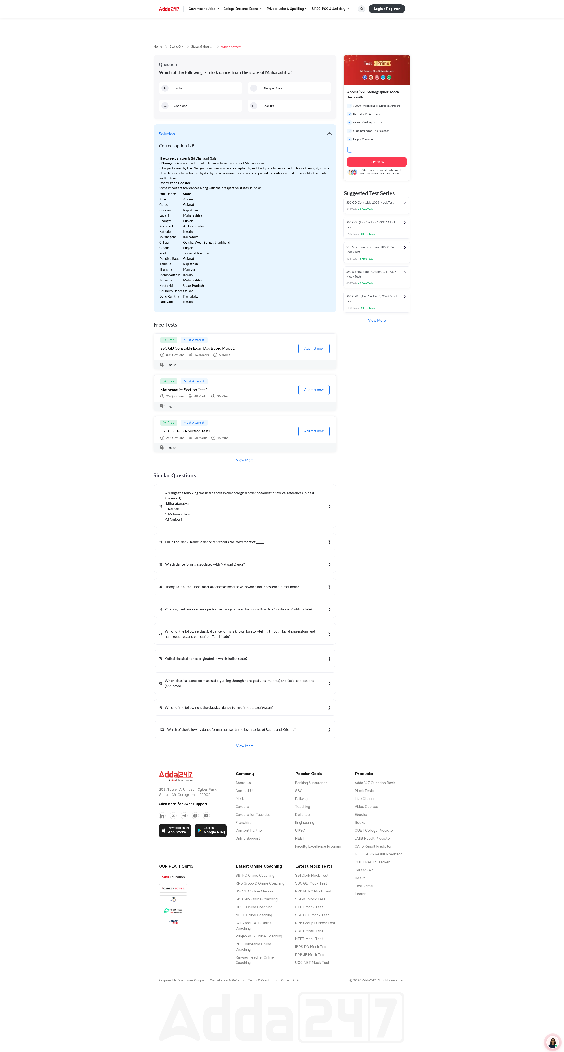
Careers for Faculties (253, 814)
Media (240, 798)
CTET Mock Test (309, 907)
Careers (242, 806)
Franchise (244, 822)
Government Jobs (202, 9)
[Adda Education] (173, 877)
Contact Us (245, 791)
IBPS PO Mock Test (311, 946)
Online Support (248, 838)
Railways (302, 798)
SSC (298, 791)
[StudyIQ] (173, 899)
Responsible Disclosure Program (182, 980)
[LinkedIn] (162, 815)
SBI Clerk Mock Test (311, 875)
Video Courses (367, 806)
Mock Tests (364, 791)
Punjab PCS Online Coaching (259, 936)
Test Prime (364, 886)
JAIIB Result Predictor (373, 838)
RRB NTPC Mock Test (313, 891)
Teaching (302, 806)
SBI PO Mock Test (310, 899)
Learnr (360, 894)
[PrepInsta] (173, 911)
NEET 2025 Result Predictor (378, 854)
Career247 (364, 870)
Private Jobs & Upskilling (285, 9)
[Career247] (173, 922)
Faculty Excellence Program (318, 846)
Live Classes (365, 798)
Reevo (360, 878)
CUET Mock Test (309, 931)
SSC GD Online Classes (254, 891)
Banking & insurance (311, 783)
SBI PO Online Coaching (255, 875)
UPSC (300, 830)
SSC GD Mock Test (311, 883)
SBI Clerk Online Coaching (257, 899)
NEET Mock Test (309, 939)
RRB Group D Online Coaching (260, 883)
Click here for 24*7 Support (183, 804)
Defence (302, 814)
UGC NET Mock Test (312, 962)
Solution (167, 134)
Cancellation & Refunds (227, 980)
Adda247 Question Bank (375, 783)
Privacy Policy (291, 980)
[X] (173, 815)
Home (158, 46)
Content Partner (249, 830)
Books (360, 822)
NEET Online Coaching (254, 915)
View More (245, 460)
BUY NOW (377, 162)
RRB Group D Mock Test (315, 923)
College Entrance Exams (241, 9)
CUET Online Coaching (254, 907)
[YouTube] (206, 815)
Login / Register (387, 9)
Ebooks (361, 814)
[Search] (361, 8)
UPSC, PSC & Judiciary (328, 9)
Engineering (304, 822)
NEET (299, 838)
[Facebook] (195, 815)
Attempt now (314, 348)
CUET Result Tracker (372, 862)
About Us (243, 783)
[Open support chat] (552, 1042)
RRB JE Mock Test (310, 954)
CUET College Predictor (374, 830)
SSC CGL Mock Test (312, 915)
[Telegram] (184, 815)
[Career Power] (173, 888)
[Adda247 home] (169, 9)
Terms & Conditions (262, 980)
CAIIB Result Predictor (373, 846)
